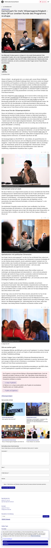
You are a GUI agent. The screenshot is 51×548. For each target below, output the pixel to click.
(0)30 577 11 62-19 (5, 500)
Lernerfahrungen (14, 97)
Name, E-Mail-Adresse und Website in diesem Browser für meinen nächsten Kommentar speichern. (25, 484)
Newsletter (3, 528)
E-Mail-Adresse (5, 473)
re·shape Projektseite (10, 382)
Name (3, 467)
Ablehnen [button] (5, 541)
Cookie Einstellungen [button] (7, 539)
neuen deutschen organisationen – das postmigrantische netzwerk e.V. (30, 87)
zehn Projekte (33, 99)
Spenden (44, 2)
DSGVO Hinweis (6, 519)
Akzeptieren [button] (5, 544)
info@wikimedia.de (6, 509)
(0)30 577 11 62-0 (5, 508)
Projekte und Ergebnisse (11, 390)
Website (3, 478)
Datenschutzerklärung (35, 536)
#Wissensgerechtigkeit (7, 396)
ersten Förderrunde (19, 96)
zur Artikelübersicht (7, 6)
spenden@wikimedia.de (7, 501)
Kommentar (4, 451)
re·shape (15, 88)
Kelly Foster (41, 132)
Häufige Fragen (4, 526)
